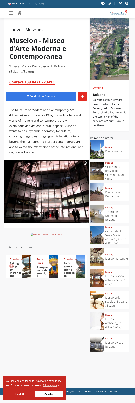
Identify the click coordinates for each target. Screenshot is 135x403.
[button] (12, 4)
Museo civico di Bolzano (114, 344)
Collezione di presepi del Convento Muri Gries (114, 173)
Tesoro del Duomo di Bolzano (111, 215)
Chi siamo (25, 3)
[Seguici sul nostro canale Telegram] (102, 3)
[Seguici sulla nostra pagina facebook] (115, 3)
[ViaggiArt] (19, 12)
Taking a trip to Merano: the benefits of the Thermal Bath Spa (15, 277)
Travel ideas (40, 261)
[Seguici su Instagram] (127, 3)
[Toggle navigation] (11, 13)
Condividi (42, 96)
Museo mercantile (116, 258)
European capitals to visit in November (44, 273)
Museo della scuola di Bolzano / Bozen (116, 301)
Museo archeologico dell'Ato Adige (113, 323)
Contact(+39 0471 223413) (32, 81)
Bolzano (99, 94)
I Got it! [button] (19, 394)
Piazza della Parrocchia (112, 194)
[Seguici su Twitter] (120, 3)
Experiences (14, 259)
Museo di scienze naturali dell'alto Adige (116, 280)
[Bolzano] (109, 49)
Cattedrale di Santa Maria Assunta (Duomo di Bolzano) (115, 237)
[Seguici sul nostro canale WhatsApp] (109, 3)
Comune (98, 87)
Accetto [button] (48, 394)
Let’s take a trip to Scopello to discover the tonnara (69, 274)
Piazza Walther (114, 151)
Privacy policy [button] (51, 385)
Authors (39, 3)
